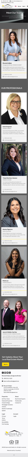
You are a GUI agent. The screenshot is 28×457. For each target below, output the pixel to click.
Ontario (4, 406)
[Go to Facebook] (3, 373)
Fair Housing (5, 424)
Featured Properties (7, 400)
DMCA (3, 420)
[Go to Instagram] (5, 373)
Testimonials (18, 400)
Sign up (19, 6)
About (17, 396)
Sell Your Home (6, 399)
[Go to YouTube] (7, 373)
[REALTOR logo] (17, 442)
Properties (5, 396)
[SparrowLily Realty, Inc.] (14, 433)
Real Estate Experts (20, 399)
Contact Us (18, 402)
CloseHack (18, 450)
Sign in (23, 6)
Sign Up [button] (5, 364)
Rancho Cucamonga (7, 408)
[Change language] (15, 6)
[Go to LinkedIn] (10, 373)
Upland (3, 410)
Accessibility (5, 422)
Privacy (4, 416)
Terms (3, 418)
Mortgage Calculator (7, 404)
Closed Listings (6, 402)
